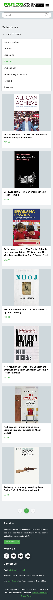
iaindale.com (13, 581)
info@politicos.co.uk (17, 570)
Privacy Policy (26, 596)
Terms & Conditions (39, 593)
